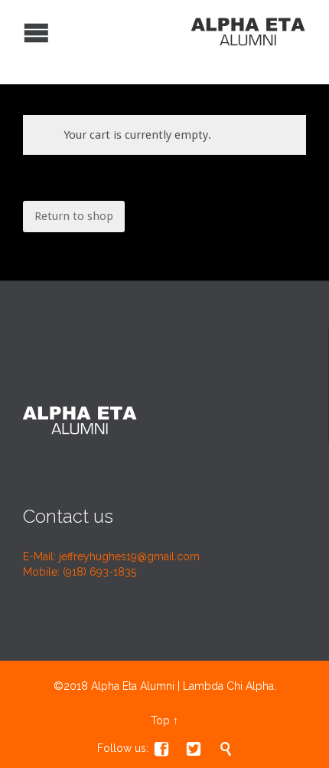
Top (160, 720)
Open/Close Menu (13, 31)
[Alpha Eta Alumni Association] (153, 30)
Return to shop (73, 216)
